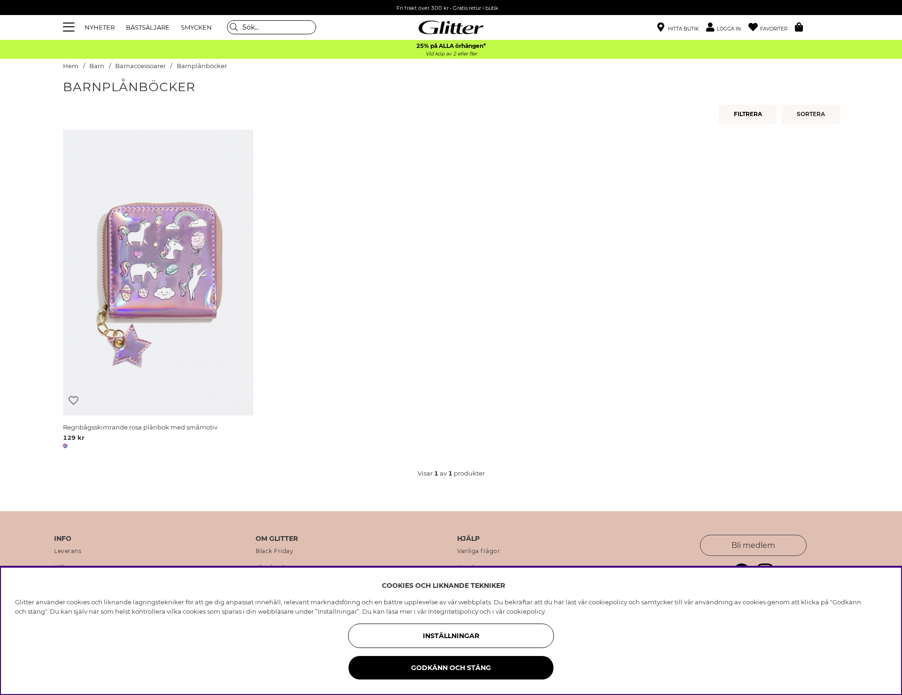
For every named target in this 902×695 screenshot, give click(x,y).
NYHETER (100, 27)
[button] (727, 27)
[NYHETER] (812, 114)
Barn (96, 66)
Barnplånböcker (202, 66)
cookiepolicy (525, 611)
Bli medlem (753, 545)
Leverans (67, 551)
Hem (70, 66)
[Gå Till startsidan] (451, 27)
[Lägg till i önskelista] (73, 401)
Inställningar (451, 636)
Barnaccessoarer (140, 66)
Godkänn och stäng (451, 668)
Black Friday (274, 551)
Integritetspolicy (453, 611)
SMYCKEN (196, 27)
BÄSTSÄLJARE (148, 27)
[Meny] (70, 27)
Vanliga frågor (478, 551)
